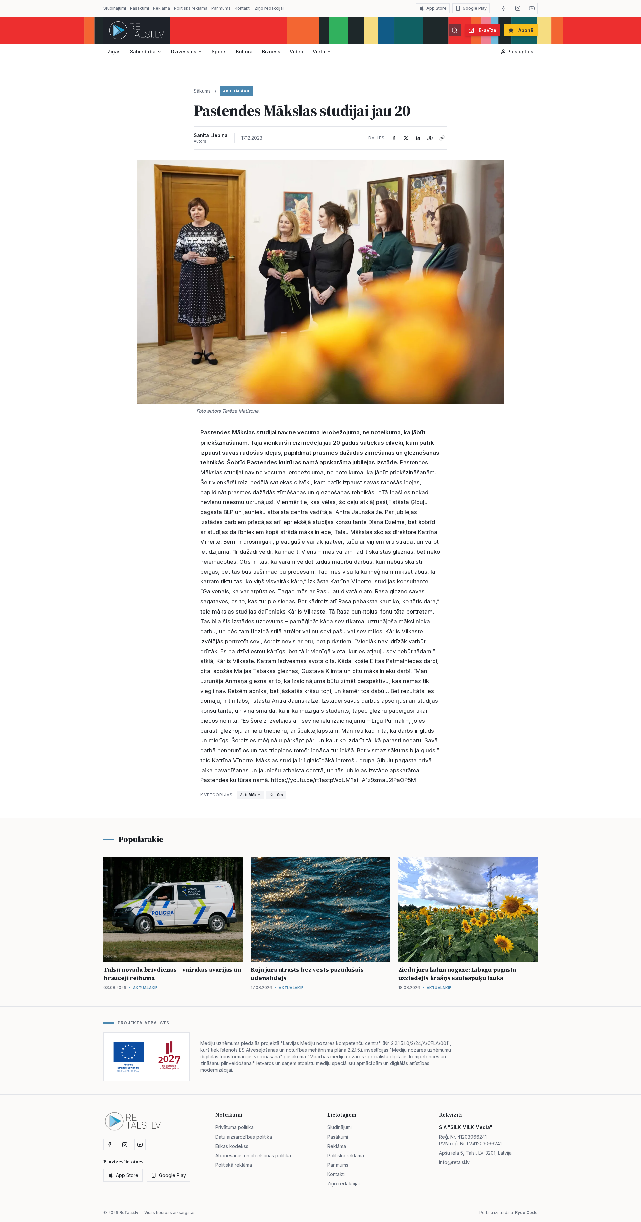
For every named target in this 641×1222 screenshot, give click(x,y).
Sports (219, 51)
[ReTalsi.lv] (136, 30)
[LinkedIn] (418, 138)
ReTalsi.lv (128, 1212)
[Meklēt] (455, 30)
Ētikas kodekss (231, 1146)
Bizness (271, 51)
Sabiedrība (143, 51)
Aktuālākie (237, 91)
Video (296, 51)
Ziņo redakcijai (269, 8)
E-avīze (487, 30)
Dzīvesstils (183, 51)
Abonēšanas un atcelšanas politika (253, 1155)
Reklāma (161, 8)
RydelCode (526, 1212)
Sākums (202, 91)
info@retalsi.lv (454, 1162)
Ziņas (114, 51)
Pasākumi (139, 8)
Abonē (525, 30)
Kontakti (243, 8)
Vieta (319, 51)
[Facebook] (503, 8)
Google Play (475, 8)
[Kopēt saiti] (442, 138)
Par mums (221, 8)
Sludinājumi (114, 8)
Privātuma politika (234, 1127)
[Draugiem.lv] (430, 138)
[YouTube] (532, 8)
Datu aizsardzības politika (243, 1137)
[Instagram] (517, 8)
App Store (436, 8)
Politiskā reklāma (190, 8)
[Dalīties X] (406, 138)
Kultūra (244, 51)
